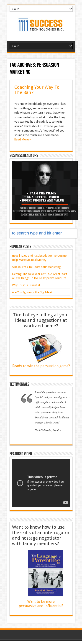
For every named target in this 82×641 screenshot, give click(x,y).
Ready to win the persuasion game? (41, 366)
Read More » (22, 139)
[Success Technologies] (41, 29)
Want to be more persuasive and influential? (41, 603)
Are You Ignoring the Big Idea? (32, 292)
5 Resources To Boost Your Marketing (36, 267)
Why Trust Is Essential (26, 285)
